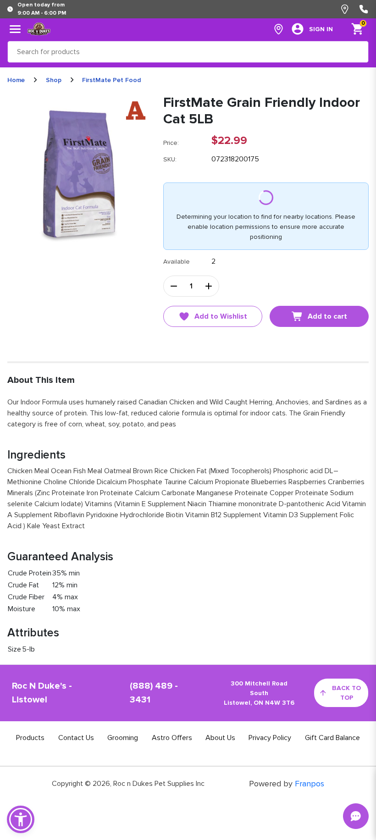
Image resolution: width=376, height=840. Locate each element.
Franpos (309, 784)
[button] (20, 819)
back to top (346, 693)
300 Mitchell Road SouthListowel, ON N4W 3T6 (259, 693)
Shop (53, 80)
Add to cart (327, 316)
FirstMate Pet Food (111, 80)
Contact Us (76, 737)
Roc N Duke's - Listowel (42, 692)
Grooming (122, 737)
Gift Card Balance (332, 737)
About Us (220, 737)
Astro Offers (172, 737)
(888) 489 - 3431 (154, 692)
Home (16, 80)
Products (30, 737)
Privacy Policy (270, 737)
